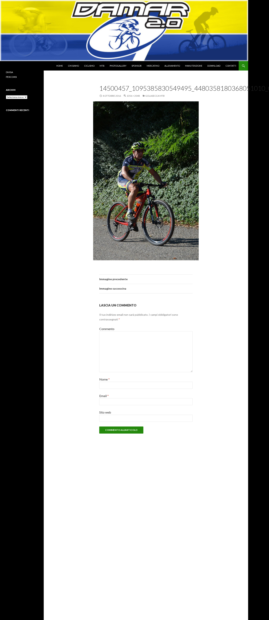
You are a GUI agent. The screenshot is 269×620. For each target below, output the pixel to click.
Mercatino (153, 65)
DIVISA (9, 72)
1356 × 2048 (133, 95)
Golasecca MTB (155, 95)
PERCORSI (11, 76)
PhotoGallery (118, 65)
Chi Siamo (73, 65)
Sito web (105, 412)
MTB (102, 65)
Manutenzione (193, 65)
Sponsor (137, 65)
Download (213, 65)
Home (59, 65)
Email (104, 396)
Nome (104, 379)
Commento (106, 329)
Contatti (230, 65)
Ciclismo (89, 65)
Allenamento (172, 65)
